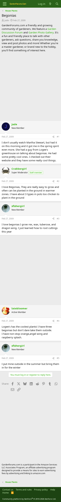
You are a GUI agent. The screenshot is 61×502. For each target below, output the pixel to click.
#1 (58, 136)
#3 (58, 218)
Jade (6, 20)
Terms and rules (24, 489)
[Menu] (5, 4)
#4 (58, 320)
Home (5, 492)
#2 (58, 181)
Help (52, 489)
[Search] (57, 4)
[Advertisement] (30, 86)
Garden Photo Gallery (41, 32)
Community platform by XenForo (29, 499)
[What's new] (50, 4)
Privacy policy (41, 489)
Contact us (7, 489)
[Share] (53, 137)
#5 (58, 358)
